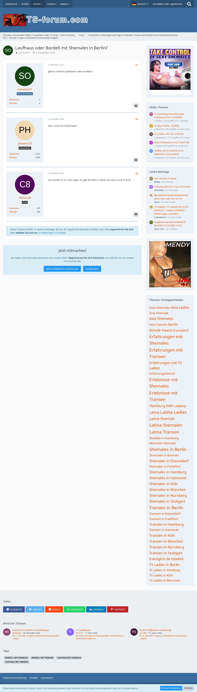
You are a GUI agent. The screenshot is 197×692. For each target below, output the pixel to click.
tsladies (177, 558)
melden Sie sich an (26, 232)
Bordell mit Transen (42, 657)
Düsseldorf (180, 330)
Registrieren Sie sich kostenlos (86, 257)
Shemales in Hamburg (167, 472)
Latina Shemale (162, 418)
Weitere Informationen (171, 688)
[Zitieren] (135, 106)
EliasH (157, 202)
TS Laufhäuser (83, 630)
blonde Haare (160, 330)
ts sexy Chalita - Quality (166, 125)
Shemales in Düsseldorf (169, 460)
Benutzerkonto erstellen (62, 268)
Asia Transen (158, 324)
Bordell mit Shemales (16, 657)
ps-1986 (143, 633)
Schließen (188, 688)
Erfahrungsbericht (162, 373)
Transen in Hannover (164, 530)
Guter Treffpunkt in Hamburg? (156, 630)
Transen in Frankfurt (163, 519)
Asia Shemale (158, 313)
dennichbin (159, 190)
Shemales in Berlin (167, 449)
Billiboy (157, 182)
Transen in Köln (162, 535)
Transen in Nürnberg (166, 547)
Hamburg (157, 405)
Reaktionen (14, 99)
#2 (136, 119)
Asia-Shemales (159, 308)
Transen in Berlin (166, 507)
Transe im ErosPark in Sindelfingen (30, 630)
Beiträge (13, 103)
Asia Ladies (180, 307)
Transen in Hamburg (166, 524)
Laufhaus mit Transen (16, 662)
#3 (136, 173)
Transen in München (166, 541)
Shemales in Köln (163, 483)
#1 (136, 64)
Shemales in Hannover (168, 477)
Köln (169, 405)
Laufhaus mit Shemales (69, 657)
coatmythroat (160, 217)
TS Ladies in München (164, 580)
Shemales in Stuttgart (167, 501)
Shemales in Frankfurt (165, 466)
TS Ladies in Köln (161, 575)
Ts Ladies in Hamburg (164, 570)
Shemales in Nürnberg (168, 495)
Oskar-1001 (159, 229)
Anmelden (92, 268)
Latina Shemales (165, 425)
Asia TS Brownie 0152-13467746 (171, 142)
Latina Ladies (173, 412)
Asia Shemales (161, 318)
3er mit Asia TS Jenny (165, 178)
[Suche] (189, 4)
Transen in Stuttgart (165, 552)
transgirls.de (159, 558)
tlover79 (79, 633)
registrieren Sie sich (121, 229)
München (156, 443)
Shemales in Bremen (164, 455)
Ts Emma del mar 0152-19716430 (172, 186)
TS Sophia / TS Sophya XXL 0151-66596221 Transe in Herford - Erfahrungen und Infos (171, 210)
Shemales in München (167, 489)
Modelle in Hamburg (164, 438)
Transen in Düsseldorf (165, 514)
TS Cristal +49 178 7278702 (169, 133)
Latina (154, 412)
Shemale (169, 443)
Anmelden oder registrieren (167, 3)
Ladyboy (180, 406)
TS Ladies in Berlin (164, 564)
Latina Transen (164, 432)
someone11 (24, 52)
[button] (140, 4)
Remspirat (16, 633)
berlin (173, 324)
